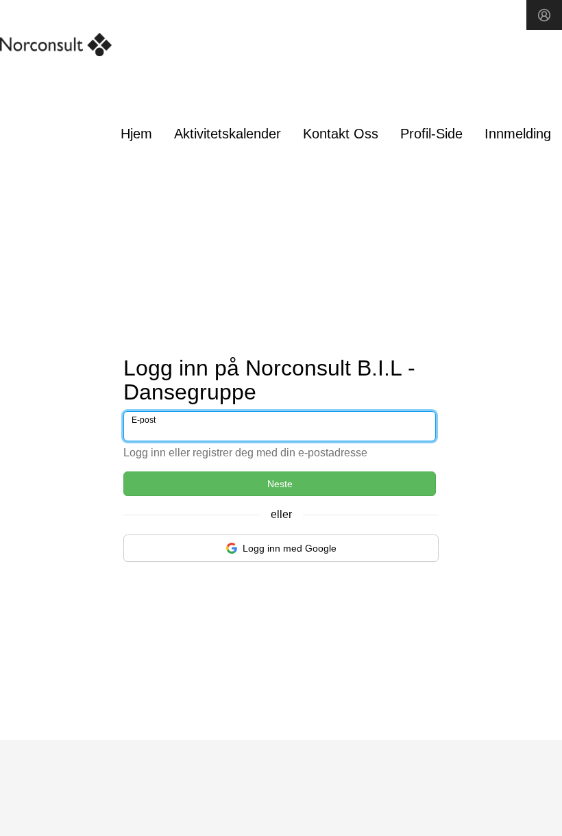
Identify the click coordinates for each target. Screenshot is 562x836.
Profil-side (431, 133)
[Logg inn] (544, 15)
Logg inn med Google (290, 548)
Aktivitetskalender (227, 133)
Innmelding (518, 133)
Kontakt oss (340, 133)
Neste (280, 483)
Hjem (136, 133)
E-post (144, 420)
